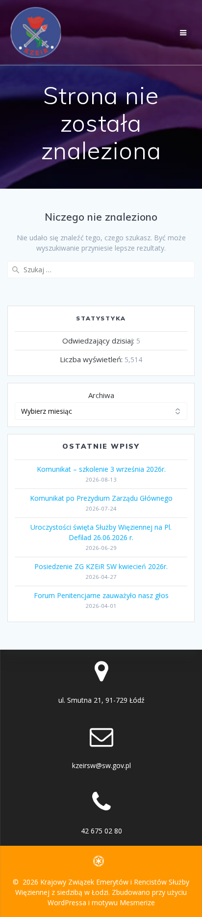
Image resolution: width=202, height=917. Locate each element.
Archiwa (101, 395)
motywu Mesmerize (123, 902)
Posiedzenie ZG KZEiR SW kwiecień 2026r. (101, 566)
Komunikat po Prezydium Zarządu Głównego (101, 498)
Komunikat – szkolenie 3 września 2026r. (101, 469)
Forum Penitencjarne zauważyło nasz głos (101, 595)
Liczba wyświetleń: (92, 359)
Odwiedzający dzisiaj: (99, 340)
